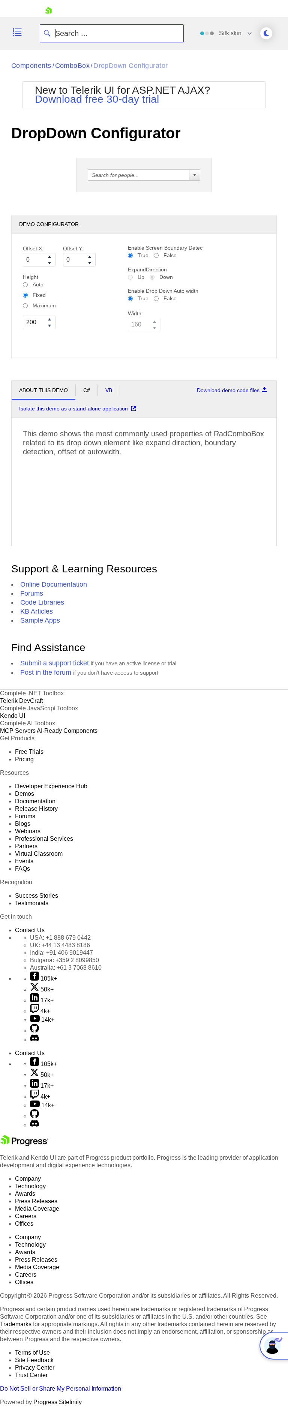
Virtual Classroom (39, 853)
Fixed (39, 295)
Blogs (22, 824)
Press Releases (36, 1201)
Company (28, 1178)
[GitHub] (34, 1030)
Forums (31, 593)
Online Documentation (53, 584)
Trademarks (16, 1324)
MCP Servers (18, 731)
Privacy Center (34, 1367)
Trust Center (31, 1375)
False (170, 255)
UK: (60, 945)
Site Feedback (34, 1360)
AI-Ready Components (67, 731)
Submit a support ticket (54, 663)
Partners (26, 846)
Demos (24, 794)
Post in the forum (45, 672)
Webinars (27, 831)
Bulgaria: (64, 960)
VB (108, 390)
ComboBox (72, 65)
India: (61, 952)
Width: (135, 313)
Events (24, 861)
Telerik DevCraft (21, 701)
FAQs (22, 868)
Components (31, 65)
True (143, 255)
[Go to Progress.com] (24, 1144)
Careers (25, 1216)
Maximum (44, 305)
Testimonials (31, 903)
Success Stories (36, 895)
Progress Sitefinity (57, 1402)
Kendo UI (12, 716)
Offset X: (33, 249)
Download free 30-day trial (97, 99)
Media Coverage (37, 1208)
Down (166, 277)
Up (141, 277)
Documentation (35, 801)
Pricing (24, 759)
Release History (36, 809)
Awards (25, 1193)
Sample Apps (40, 620)
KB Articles (36, 611)
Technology (30, 1186)
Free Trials (29, 752)
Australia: (66, 967)
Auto (38, 284)
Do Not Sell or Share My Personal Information (60, 1388)
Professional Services (44, 839)
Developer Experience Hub (51, 786)
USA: (60, 937)
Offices (24, 1223)
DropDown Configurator (130, 65)
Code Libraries (42, 602)
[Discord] (34, 1039)
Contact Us (30, 930)
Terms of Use (32, 1352)
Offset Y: (73, 249)
